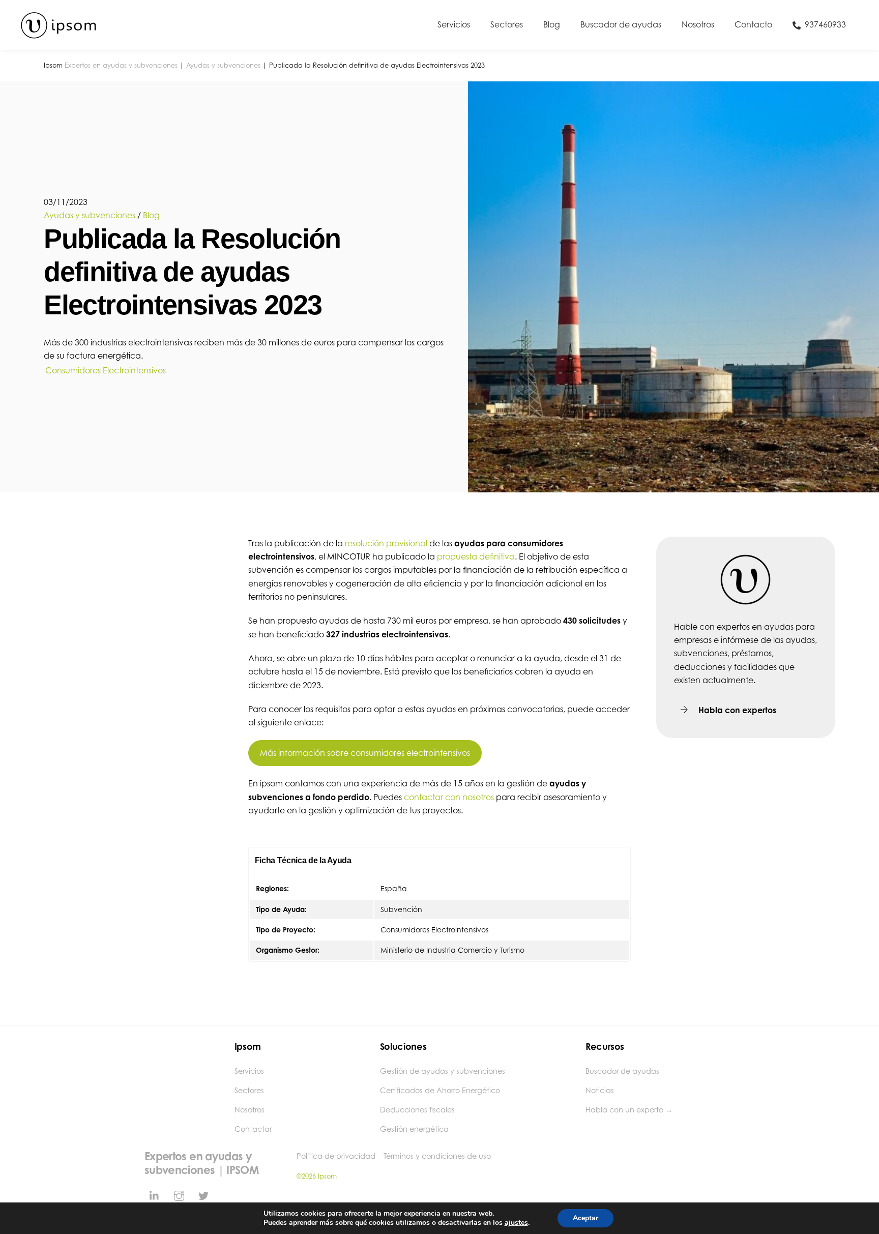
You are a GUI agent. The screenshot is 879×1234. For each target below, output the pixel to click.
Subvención (401, 909)
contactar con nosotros (449, 797)
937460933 (824, 24)
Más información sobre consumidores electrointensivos (365, 753)
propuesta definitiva (476, 556)
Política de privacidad (336, 1156)
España (393, 888)
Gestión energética (414, 1129)
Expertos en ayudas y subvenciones (121, 65)
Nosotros (698, 24)
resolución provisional (386, 543)
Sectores (506, 24)
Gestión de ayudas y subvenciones (442, 1071)
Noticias (599, 1090)
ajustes (516, 1222)
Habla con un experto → (628, 1109)
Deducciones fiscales (417, 1109)
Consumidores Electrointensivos (105, 370)
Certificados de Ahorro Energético (440, 1090)
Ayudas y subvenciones (223, 65)
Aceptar (585, 1218)
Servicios (453, 24)
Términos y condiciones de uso (437, 1156)
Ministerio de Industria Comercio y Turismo (452, 950)
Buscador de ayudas (620, 24)
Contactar (253, 1129)
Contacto (753, 24)
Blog (551, 24)
